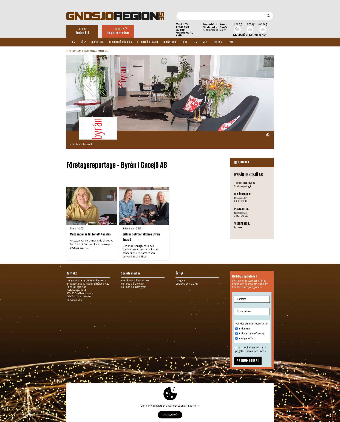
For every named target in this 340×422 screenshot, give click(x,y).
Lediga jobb (170, 42)
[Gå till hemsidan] (268, 135)
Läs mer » (194, 405)
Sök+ (83, 42)
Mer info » (260, 351)
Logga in (180, 280)
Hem (73, 42)
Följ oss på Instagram (133, 286)
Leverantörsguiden (120, 42)
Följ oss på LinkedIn (132, 283)
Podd (185, 42)
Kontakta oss (74, 299)
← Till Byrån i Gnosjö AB (80, 144)
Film (195, 42)
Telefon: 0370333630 (244, 183)
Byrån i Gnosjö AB (90, 51)
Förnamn (241, 299)
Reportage (97, 42)
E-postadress (244, 311)
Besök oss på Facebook (135, 280)
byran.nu (238, 227)
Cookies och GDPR (186, 283)
